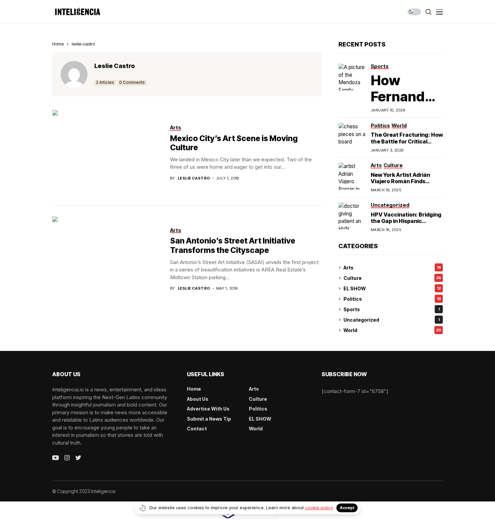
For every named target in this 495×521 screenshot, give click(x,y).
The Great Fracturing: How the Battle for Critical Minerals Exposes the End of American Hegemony (407, 144)
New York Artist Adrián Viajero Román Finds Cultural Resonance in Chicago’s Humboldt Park (405, 184)
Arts (392, 267)
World (392, 330)
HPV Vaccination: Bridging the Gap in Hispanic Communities (406, 221)
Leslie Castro (114, 65)
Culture (392, 278)
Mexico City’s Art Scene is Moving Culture (234, 143)
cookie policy (319, 507)
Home (58, 43)
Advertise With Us (208, 409)
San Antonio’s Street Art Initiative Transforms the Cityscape (232, 245)
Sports (391, 309)
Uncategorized (391, 320)
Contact (197, 428)
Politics (392, 299)
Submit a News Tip (209, 419)
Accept (347, 507)
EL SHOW (392, 288)
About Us (197, 399)
